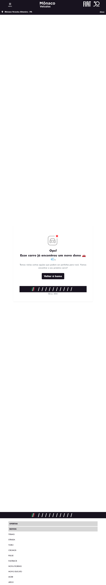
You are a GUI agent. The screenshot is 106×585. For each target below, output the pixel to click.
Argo (11, 582)
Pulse (10, 556)
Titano (11, 534)
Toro (10, 545)
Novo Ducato (15, 571)
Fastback (12, 561)
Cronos (12, 550)
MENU (10, 6)
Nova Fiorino (15, 566)
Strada (11, 540)
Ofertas (13, 524)
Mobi (10, 577)
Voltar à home (53, 276)
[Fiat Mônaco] (47, 4)
